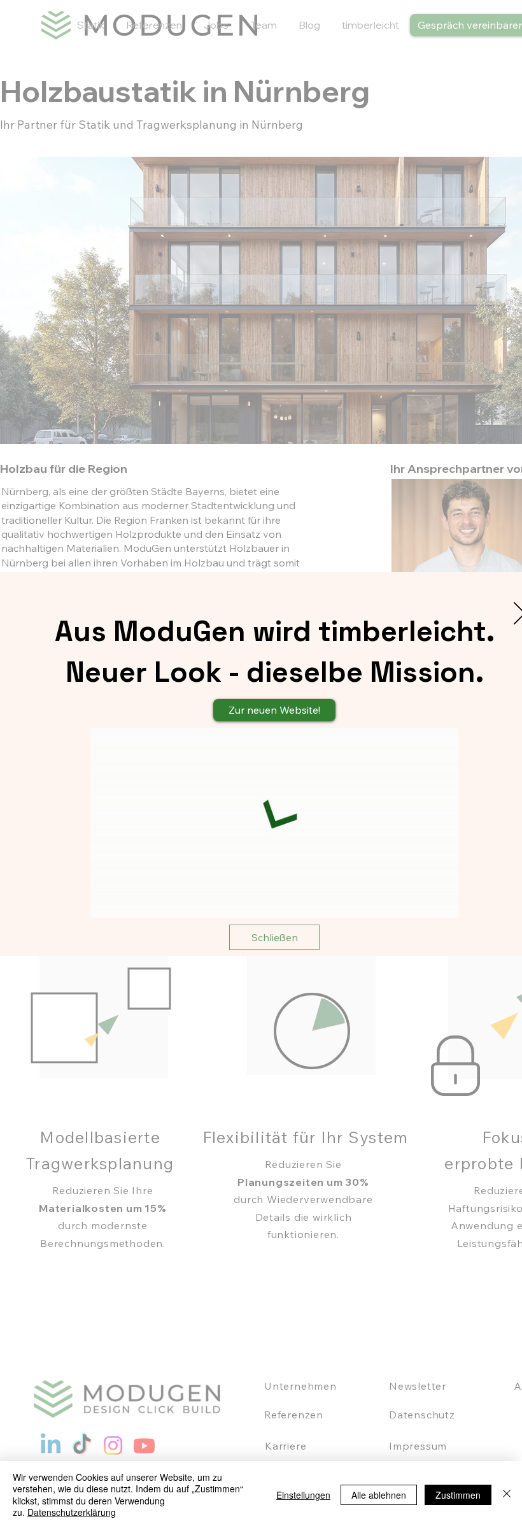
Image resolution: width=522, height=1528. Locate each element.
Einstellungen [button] (303, 1494)
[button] (274, 937)
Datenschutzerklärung (71, 1512)
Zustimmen (458, 1494)
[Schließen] (506, 1494)
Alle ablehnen (378, 1494)
